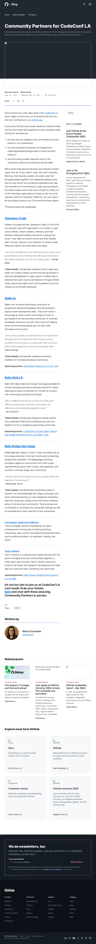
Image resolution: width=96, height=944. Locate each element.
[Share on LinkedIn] (23, 101)
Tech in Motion (12, 551)
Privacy (27, 936)
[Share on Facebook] (18, 101)
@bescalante (26, 92)
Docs (50, 901)
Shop (72, 917)
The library (32, 15)
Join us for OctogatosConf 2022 (78, 172)
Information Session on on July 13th (40, 366)
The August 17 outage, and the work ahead (17, 686)
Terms (22, 936)
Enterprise (8, 909)
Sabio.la (10, 298)
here (8, 591)
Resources (9, 921)
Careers (73, 909)
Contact (51, 917)
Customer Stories (11, 913)
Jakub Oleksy (71, 707)
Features (8, 901)
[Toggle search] (84, 4)
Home (7, 15)
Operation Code (15, 218)
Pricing (7, 917)
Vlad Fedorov (10, 701)
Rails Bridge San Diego (20, 446)
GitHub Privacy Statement (52, 869)
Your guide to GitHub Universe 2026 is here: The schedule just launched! (47, 689)
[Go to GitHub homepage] (10, 891)
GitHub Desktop (32, 917)
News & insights (19, 15)
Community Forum (55, 905)
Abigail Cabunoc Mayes (75, 161)
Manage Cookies (37, 936)
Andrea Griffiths (72, 209)
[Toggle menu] (90, 4)
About (72, 901)
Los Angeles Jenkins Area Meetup (22, 522)
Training (51, 909)
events (16, 608)
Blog (14, 4)
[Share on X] (13, 101)
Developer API (31, 901)
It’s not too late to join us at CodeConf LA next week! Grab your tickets (32, 586)
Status (50, 913)
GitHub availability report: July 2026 (76, 686)
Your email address (16, 859)
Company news (11, 682)
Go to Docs (13, 768)
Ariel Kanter (40, 718)
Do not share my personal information (17, 938)
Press (72, 913)
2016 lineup (36, 120)
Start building (59, 768)
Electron (29, 913)
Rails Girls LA (14, 377)
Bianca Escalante (11, 92)
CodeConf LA (51, 113)
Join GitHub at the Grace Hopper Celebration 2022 (76, 133)
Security (8, 905)
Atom (28, 909)
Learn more (13, 814)
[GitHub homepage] (6, 4)
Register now (59, 814)
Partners (29, 905)
